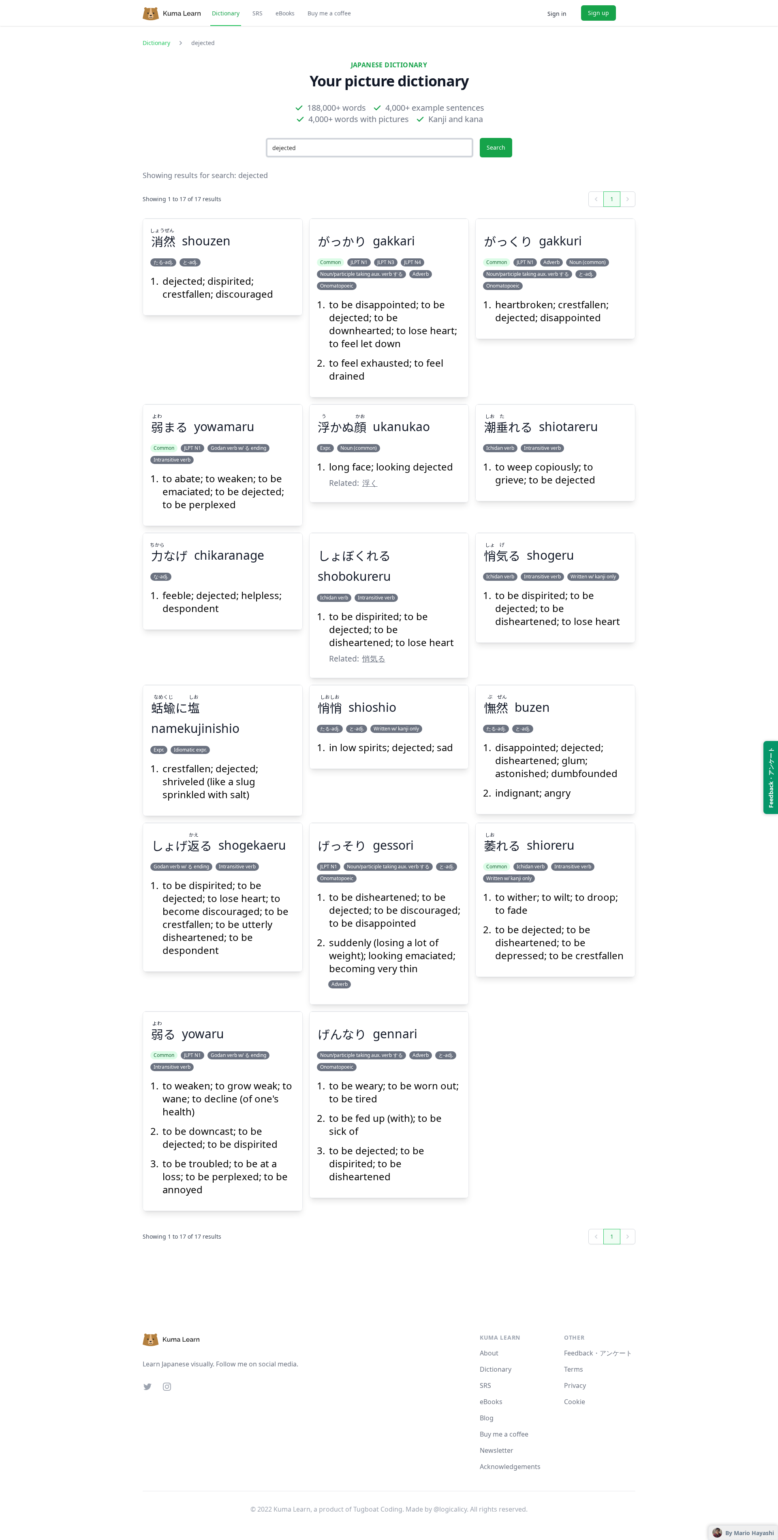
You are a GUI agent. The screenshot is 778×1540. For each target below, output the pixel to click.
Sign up (598, 13)
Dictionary (225, 13)
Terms (573, 1369)
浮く (370, 482)
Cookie (574, 1401)
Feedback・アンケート (598, 1353)
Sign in (556, 13)
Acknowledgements (510, 1466)
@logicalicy (450, 1509)
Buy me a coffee (329, 13)
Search (496, 147)
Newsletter (496, 1450)
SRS (257, 13)
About (489, 1353)
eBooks (285, 13)
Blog (487, 1417)
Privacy (575, 1385)
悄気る (373, 658)
